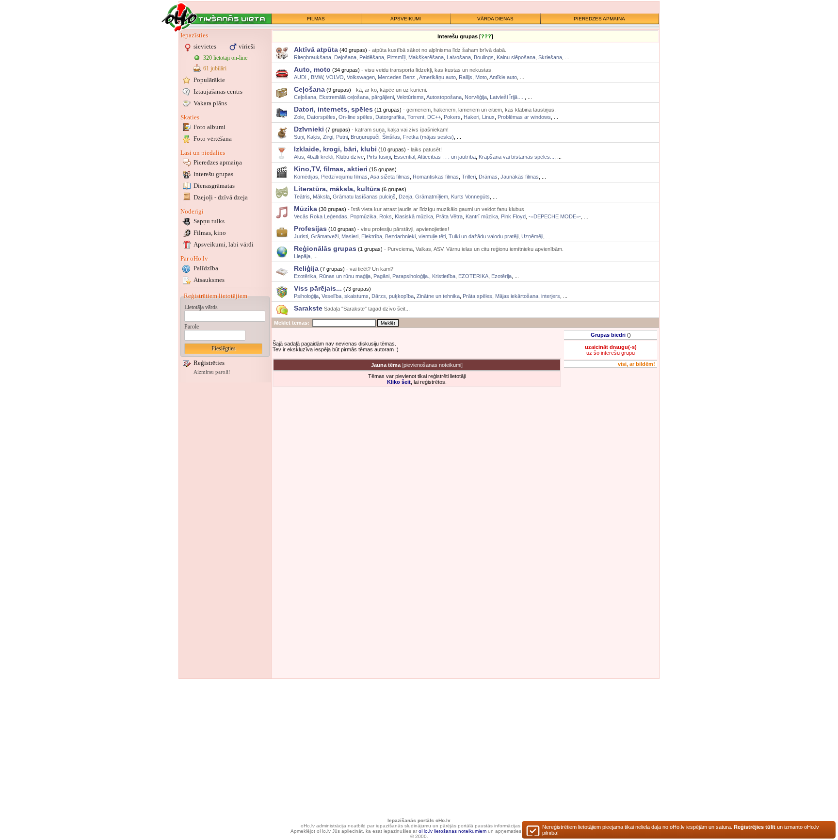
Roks (385, 216)
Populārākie (209, 79)
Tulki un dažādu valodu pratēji (483, 236)
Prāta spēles (477, 296)
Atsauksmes (209, 279)
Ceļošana (305, 97)
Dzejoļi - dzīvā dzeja (220, 197)
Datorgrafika (389, 117)
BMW (317, 77)
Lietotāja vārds (201, 307)
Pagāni (381, 276)
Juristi (301, 236)
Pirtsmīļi (396, 57)
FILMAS (316, 18)
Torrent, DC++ (424, 117)
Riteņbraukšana (312, 57)
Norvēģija (476, 97)
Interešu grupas (213, 174)
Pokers (452, 117)
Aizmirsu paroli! (211, 372)
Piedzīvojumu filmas (344, 177)
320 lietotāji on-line (225, 57)
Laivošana (459, 57)
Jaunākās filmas (519, 177)
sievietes (204, 46)
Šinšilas (391, 137)
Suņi (299, 137)
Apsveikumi (223, 244)
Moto (481, 77)
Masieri (349, 236)
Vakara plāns (210, 103)
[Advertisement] (225, 530)
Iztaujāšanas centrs (217, 91)
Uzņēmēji (532, 236)
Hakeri (471, 117)
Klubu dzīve (350, 157)
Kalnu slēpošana (516, 57)
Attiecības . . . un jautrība (447, 157)
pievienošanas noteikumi (432, 365)
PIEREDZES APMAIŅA (599, 18)
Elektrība (371, 236)
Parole (191, 326)
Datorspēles (321, 117)
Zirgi (328, 137)
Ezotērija (501, 276)
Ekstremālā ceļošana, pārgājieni (356, 97)
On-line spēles (355, 117)
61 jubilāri (214, 68)
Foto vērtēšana (212, 138)
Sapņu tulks (209, 221)
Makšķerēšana (426, 57)
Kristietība (443, 276)
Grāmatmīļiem (431, 196)
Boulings (484, 57)
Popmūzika (363, 216)
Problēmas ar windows (524, 117)
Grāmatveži (324, 236)
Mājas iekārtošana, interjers (527, 296)
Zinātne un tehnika (438, 296)
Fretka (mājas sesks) (428, 137)
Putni (342, 137)
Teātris (302, 196)
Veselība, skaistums (345, 296)
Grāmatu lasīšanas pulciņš (364, 196)
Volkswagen (361, 77)
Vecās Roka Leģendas (320, 216)
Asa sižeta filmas (390, 177)
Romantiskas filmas (436, 177)
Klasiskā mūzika (414, 216)
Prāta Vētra (449, 216)
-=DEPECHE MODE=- (555, 216)
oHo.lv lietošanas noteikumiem (452, 831)
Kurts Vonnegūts (470, 196)
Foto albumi (209, 127)
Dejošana (345, 57)
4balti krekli (320, 157)
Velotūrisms (410, 97)
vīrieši (247, 46)
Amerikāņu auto (437, 77)
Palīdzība (205, 268)
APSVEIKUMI (405, 18)
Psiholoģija (306, 296)
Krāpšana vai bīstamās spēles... (516, 157)
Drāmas (488, 177)
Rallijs (465, 77)
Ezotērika (305, 276)
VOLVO (335, 77)
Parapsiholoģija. (410, 276)
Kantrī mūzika (482, 216)
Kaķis (313, 137)
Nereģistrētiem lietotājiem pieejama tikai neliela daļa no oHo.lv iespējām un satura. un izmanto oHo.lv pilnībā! (680, 830)
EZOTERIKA (473, 276)
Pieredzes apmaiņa (217, 162)
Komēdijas (306, 177)
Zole (299, 117)
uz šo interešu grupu (611, 350)
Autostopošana (444, 97)
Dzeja (405, 196)
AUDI (301, 77)
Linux (488, 117)
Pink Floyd (513, 216)
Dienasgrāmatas (214, 185)
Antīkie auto (503, 77)
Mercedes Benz (397, 77)
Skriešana (550, 57)
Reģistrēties (209, 362)
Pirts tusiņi (379, 157)
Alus (299, 157)
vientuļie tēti (432, 236)
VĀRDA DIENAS (495, 18)
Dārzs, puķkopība (392, 296)
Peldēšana (371, 57)
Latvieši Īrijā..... (507, 97)
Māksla (321, 196)
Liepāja (302, 256)
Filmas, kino (209, 232)
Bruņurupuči (365, 137)
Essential (404, 157)
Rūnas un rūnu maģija (345, 276)
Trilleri (469, 177)
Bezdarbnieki (400, 236)
